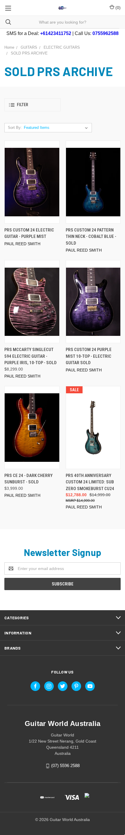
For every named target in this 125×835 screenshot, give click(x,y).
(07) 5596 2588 (65, 765)
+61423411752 (55, 33)
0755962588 (105, 33)
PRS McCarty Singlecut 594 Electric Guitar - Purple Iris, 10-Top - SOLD (30, 356)
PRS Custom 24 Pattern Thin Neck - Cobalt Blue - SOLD (91, 236)
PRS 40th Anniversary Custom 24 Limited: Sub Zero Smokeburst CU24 (90, 482)
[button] (32, 104)
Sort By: (15, 127)
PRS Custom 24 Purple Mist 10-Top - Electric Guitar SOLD (89, 356)
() (117, 7)
